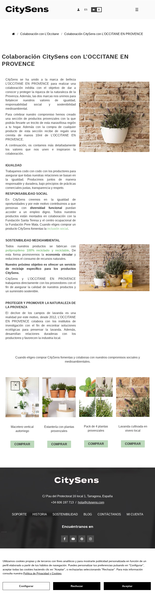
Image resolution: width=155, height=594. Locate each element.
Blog (88, 514)
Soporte (19, 514)
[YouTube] (73, 538)
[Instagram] (90, 538)
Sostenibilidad (65, 514)
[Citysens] (29, 9)
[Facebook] (64, 538)
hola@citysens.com (91, 502)
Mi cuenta (135, 514)
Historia (40, 514)
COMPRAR (22, 444)
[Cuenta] (78, 9)
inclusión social (57, 228)
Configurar (26, 586)
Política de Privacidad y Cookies (42, 573)
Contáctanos (109, 514)
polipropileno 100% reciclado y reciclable (37, 250)
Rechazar (77, 586)
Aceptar (127, 586)
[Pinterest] (81, 538)
